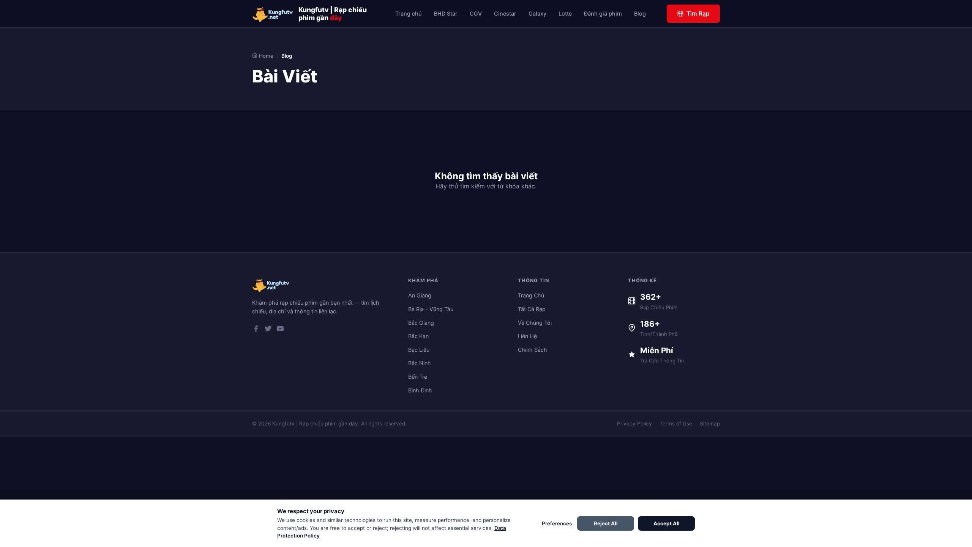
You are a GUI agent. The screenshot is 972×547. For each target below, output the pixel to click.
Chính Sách (532, 349)
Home (265, 56)
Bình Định (420, 390)
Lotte (565, 13)
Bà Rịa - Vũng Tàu (430, 309)
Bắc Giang (421, 322)
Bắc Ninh (419, 363)
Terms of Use (676, 424)
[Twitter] (268, 330)
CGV (476, 13)
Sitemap (710, 424)
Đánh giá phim (603, 13)
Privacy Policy (634, 424)
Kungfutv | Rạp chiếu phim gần (332, 14)
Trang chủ (408, 13)
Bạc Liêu (418, 349)
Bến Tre (417, 376)
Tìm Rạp (697, 13)
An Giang (419, 295)
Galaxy (537, 13)
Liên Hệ (527, 336)
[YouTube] (280, 330)
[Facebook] (256, 330)
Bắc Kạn (418, 336)
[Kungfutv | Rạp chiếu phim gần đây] (273, 13)
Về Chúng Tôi (535, 322)
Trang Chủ (531, 295)
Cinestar (505, 13)
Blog (640, 13)
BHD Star (446, 13)
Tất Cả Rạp (532, 309)
